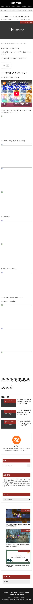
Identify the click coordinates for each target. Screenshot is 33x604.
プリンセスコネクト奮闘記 (14, 10)
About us (8, 6)
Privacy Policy (14, 592)
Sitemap (13, 6)
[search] (28, 465)
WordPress (28, 599)
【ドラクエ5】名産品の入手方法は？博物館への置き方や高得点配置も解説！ (18, 525)
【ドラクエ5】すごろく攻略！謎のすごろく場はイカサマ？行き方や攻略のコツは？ (18, 545)
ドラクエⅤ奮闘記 (26, 510)
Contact (18, 6)
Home (2, 6)
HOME (4, 10)
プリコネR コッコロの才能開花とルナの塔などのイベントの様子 (24, 401)
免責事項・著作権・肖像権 (16, 594)
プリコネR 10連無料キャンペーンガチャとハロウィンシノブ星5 (24, 423)
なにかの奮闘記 (16, 3)
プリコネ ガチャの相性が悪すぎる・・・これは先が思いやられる (24, 412)
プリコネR (27, 19)
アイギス (24, 6)
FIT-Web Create (15, 599)
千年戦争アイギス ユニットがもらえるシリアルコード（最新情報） (18, 566)
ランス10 (30, 6)
